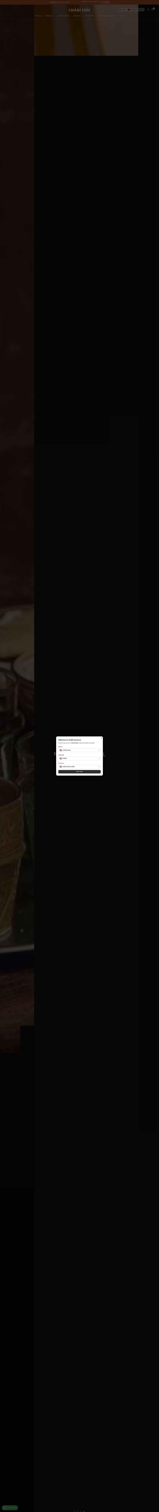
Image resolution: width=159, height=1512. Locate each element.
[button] (79, 750)
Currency (61, 763)
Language (61, 755)
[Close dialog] (101, 738)
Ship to (60, 746)
